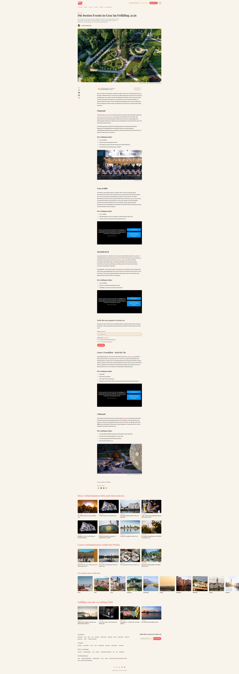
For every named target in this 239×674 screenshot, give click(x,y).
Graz (89, 637)
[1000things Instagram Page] (117, 667)
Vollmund (125, 418)
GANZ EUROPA (120, 637)
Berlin (114, 637)
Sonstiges (121, 645)
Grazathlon (129, 356)
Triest (85, 639)
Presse (106, 658)
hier (112, 440)
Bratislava (80, 639)
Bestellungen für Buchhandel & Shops (118, 658)
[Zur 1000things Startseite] (80, 3)
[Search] (129, 3)
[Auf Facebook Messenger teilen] (79, 92)
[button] (79, 98)
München (110, 637)
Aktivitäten (86, 645)
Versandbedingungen (86, 658)
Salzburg (97, 637)
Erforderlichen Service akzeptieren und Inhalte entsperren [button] (134, 235)
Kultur (91, 645)
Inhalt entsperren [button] (133, 229)
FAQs (102, 658)
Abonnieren (101, 345)
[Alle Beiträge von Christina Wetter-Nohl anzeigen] (79, 25)
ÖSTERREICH (80, 637)
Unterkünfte (101, 645)
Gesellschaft (114, 645)
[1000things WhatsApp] (114, 667)
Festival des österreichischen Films (106, 117)
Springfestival (122, 260)
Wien (85, 637)
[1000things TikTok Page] (119, 667)
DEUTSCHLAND (103, 637)
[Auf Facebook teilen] (79, 95)
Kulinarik (80, 645)
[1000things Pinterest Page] (124, 667)
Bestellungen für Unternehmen (85, 660)
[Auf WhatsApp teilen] (79, 90)
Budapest (127, 637)
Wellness (108, 645)
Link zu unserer (105, 341)
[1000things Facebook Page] (122, 667)
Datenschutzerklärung (108, 341)
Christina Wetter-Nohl (86, 25)
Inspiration (80, 12)
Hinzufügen (137, 88)
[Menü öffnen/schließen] (160, 3)
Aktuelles (80, 534)
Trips (96, 645)
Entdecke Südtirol (92, 639)
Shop (79, 658)
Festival (132, 198)
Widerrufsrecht (96, 658)
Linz (92, 637)
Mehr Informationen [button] (112, 235)
